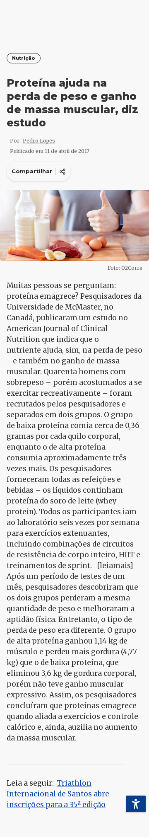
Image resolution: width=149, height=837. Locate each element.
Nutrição (23, 58)
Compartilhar (32, 171)
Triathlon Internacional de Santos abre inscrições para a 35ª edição (58, 794)
